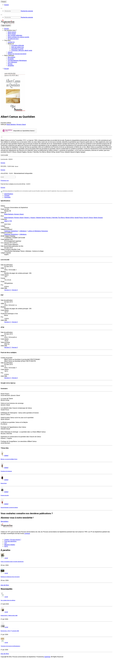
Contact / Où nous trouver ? (12, 539)
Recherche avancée (27, 11)
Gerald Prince (79, 217)
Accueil (6, 28)
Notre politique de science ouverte (18, 37)
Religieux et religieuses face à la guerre (10, 576)
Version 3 (15, 290)
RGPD (6, 546)
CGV (5, 543)
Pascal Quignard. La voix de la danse (9, 507)
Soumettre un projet (17, 49)
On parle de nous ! (13, 39)
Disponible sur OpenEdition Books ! (24, 130)
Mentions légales (9, 545)
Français (3, 1)
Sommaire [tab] (7, 197)
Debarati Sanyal (40, 217)
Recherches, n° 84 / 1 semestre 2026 (10, 630)
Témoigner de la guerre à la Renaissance (10, 646)
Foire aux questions (10, 541)
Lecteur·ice (11, 42)
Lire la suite (4, 155)
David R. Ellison (88, 217)
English (6, 5)
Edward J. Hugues (29, 217)
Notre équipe (12, 34)
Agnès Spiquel (98, 217)
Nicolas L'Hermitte (52, 217)
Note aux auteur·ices (17, 47)
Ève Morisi (61, 217)
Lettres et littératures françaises (38, 231)
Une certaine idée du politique (8, 600)
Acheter (3, 163)
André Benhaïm (11, 124)
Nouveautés (11, 57)
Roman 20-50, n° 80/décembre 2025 (9, 615)
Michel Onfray (69, 217)
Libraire (10, 52)
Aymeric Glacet (21, 124)
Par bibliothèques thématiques (17, 60)
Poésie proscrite (5, 495)
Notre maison (12, 32)
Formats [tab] (6, 195)
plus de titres (5, 585)
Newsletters (4, 521)
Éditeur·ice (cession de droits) (17, 54)
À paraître (11, 59)
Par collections (12, 62)
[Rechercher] (1, 8)
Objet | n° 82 (8, 221)
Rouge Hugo (4, 483)
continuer (27, 533)
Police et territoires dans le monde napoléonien (12, 561)
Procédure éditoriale (17, 45)
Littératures (22, 231)
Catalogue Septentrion (11, 231)
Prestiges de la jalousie (6, 471)
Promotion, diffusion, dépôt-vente (21, 50)
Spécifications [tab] (8, 194)
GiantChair (47, 657)
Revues (10, 64)
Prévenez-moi (5, 180)
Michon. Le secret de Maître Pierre (9, 459)
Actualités (11, 65)
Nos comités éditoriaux (15, 35)
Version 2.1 (7, 290)
